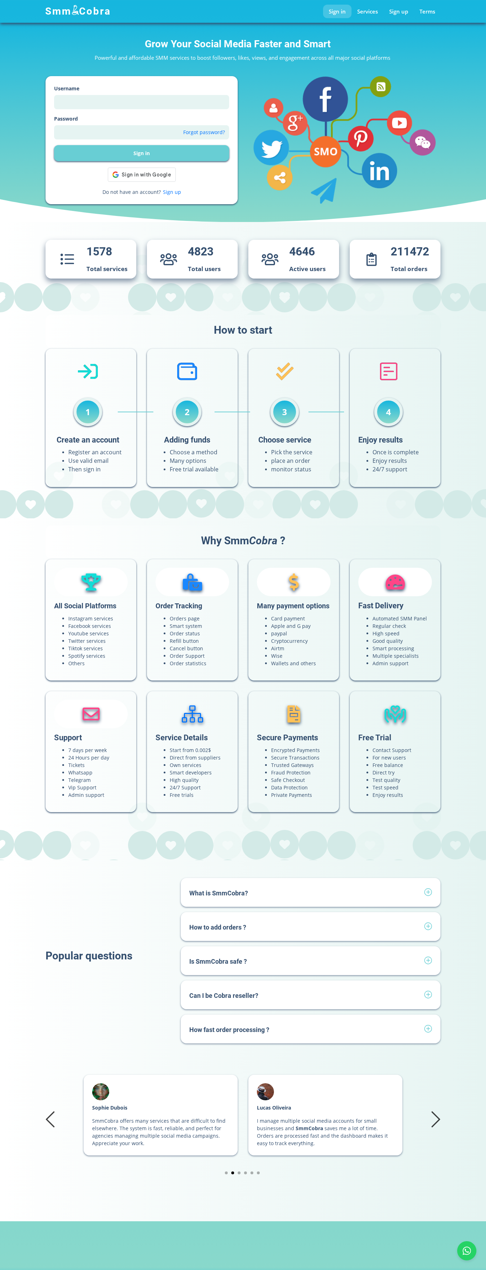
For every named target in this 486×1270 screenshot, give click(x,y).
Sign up (398, 11)
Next (434, 1119)
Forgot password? (204, 132)
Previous (51, 1119)
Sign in (337, 11)
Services (367, 11)
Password (66, 118)
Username (66, 88)
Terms (427, 11)
